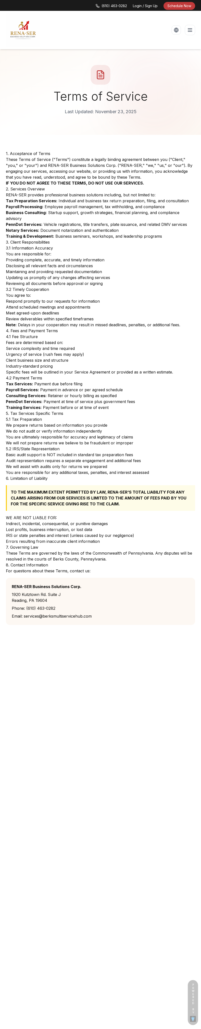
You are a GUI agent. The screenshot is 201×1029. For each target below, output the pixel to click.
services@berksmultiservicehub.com (58, 616)
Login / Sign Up (145, 6)
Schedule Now (179, 6)
